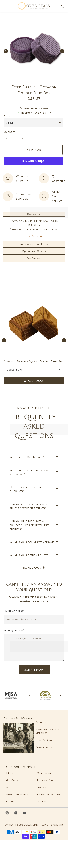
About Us (41, 722)
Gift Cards (12, 780)
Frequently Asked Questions (34, 426)
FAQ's (9, 773)
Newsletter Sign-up (17, 794)
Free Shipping (34, 258)
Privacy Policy (44, 747)
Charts (10, 801)
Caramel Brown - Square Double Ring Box (33, 361)
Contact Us (43, 787)
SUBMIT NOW (34, 669)
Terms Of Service (45, 740)
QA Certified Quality (34, 251)
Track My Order (46, 780)
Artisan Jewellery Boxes (34, 244)
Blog (9, 787)
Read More (32, 236)
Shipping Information (48, 794)
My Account (44, 773)
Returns (41, 801)
